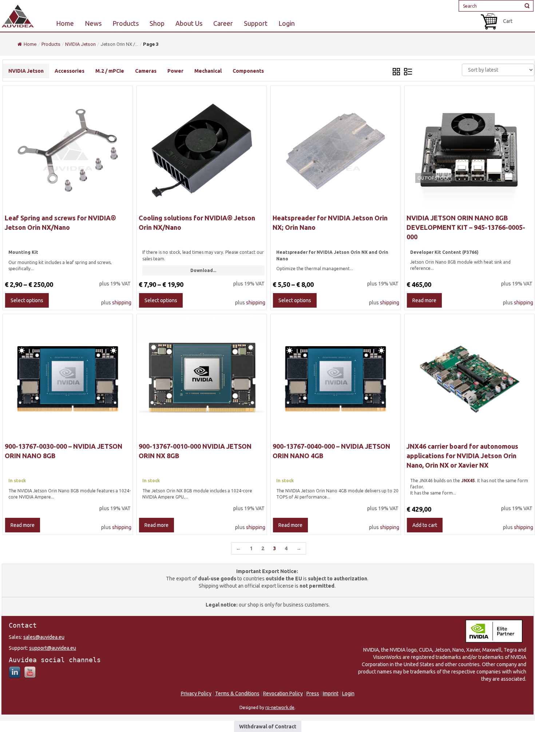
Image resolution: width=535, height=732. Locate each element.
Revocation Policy (283, 693)
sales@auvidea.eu (43, 637)
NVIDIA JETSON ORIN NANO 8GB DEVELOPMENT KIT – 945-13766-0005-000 (466, 227)
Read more (424, 300)
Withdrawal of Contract (267, 726)
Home (30, 44)
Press (312, 693)
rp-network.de (279, 707)
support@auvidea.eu (52, 648)
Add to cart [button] (424, 525)
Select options (27, 300)
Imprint (330, 693)
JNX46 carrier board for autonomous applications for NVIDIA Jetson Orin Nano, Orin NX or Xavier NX (462, 455)
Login (348, 693)
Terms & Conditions (237, 693)
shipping (121, 302)
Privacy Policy (196, 693)
